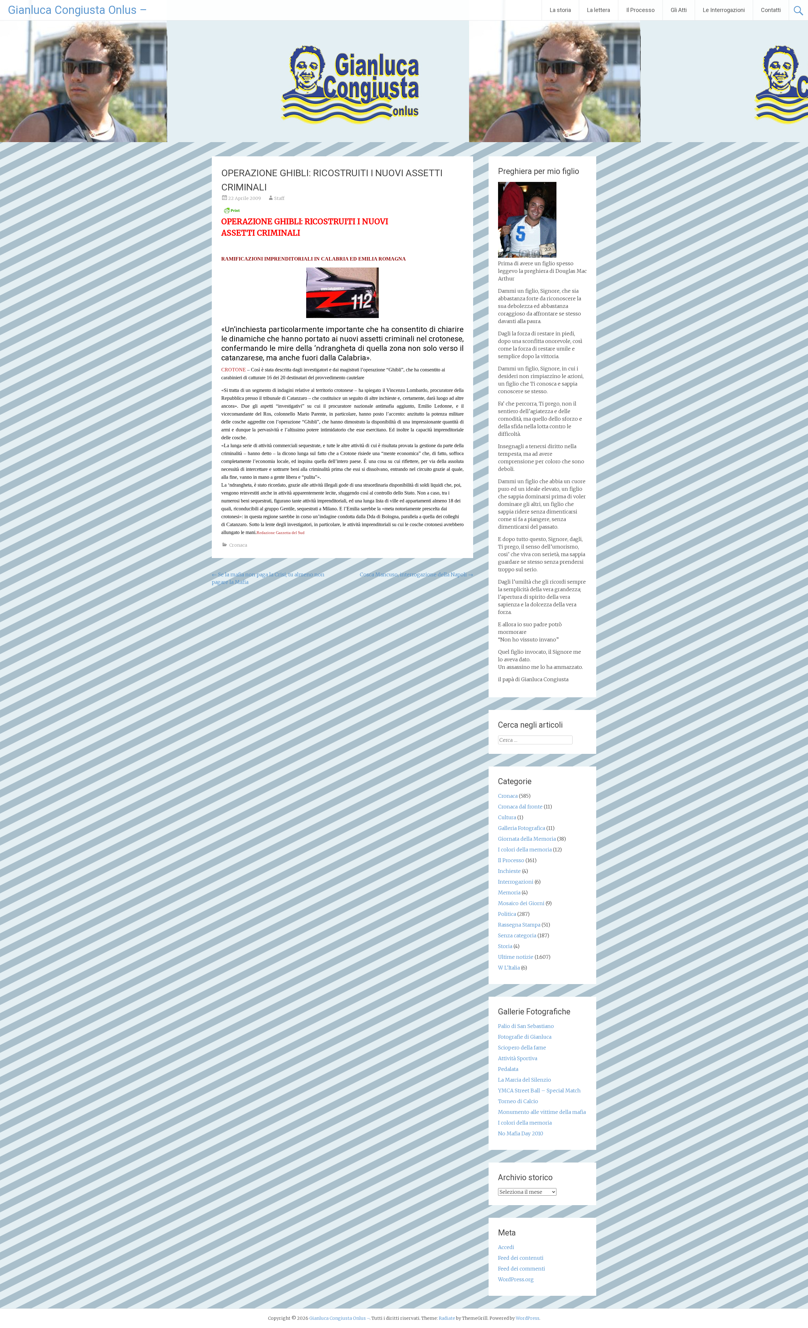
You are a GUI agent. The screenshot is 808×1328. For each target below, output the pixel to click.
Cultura (507, 817)
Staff (279, 198)
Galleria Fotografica (521, 828)
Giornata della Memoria (527, 839)
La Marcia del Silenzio (524, 1080)
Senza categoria (517, 935)
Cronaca (238, 545)
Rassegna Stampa (519, 925)
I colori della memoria (525, 849)
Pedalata (508, 1069)
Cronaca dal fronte (520, 806)
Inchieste (509, 871)
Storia (505, 946)
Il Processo (640, 10)
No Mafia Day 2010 (520, 1133)
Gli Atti (679, 10)
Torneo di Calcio (518, 1101)
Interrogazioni (515, 882)
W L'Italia (509, 967)
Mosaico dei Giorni (521, 903)
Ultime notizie (515, 957)
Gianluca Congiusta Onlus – (77, 10)
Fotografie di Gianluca (524, 1037)
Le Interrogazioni (724, 10)
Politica (507, 914)
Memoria (509, 892)
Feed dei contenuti (521, 1258)
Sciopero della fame (522, 1047)
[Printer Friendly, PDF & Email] (231, 212)
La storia (560, 10)
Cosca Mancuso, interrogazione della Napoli (416, 574)
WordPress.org (516, 1279)
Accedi (506, 1247)
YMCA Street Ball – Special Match (539, 1090)
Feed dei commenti (521, 1268)
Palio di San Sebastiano (526, 1026)
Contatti (771, 10)
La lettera (598, 10)
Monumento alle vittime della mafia (542, 1112)
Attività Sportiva (517, 1058)
